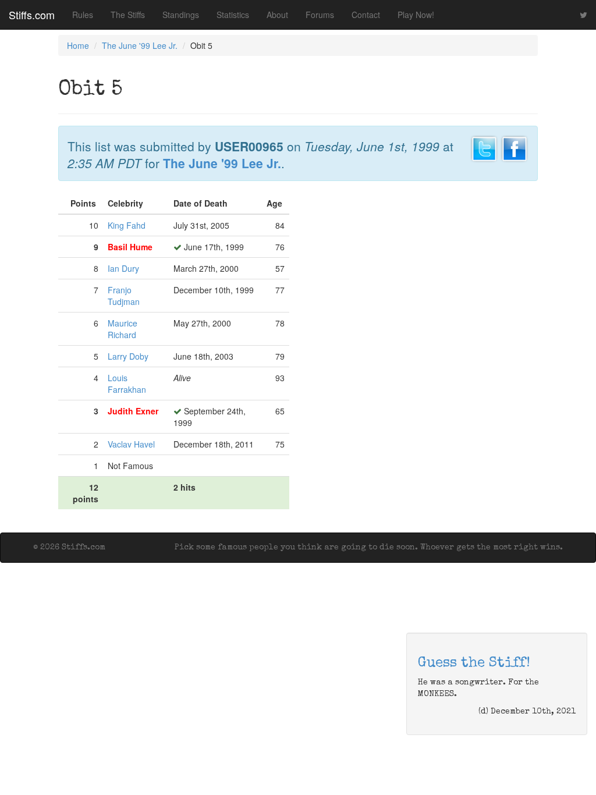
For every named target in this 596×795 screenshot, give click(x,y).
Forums (320, 14)
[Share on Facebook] (514, 147)
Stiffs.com (32, 14)
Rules (82, 14)
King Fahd (127, 225)
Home (78, 45)
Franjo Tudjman (124, 295)
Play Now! (416, 14)
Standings (180, 14)
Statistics (233, 14)
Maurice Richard (122, 328)
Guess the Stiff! (474, 663)
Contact (366, 14)
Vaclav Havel (131, 444)
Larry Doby (128, 356)
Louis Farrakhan (127, 383)
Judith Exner (133, 411)
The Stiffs (128, 14)
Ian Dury (123, 268)
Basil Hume (130, 247)
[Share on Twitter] (484, 147)
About (277, 14)
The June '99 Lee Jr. (140, 45)
